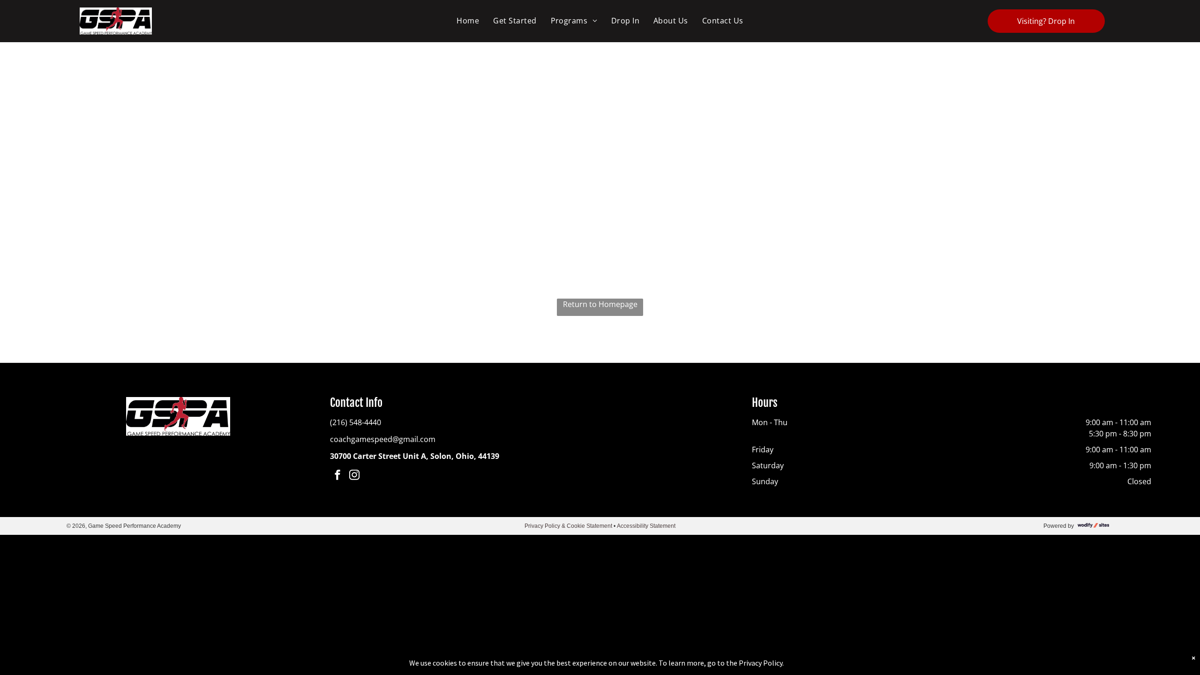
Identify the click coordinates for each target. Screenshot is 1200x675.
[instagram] (354, 476)
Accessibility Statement (646, 526)
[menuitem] (468, 20)
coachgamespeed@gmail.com (382, 439)
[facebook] (337, 476)
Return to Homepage (600, 304)
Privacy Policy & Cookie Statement (568, 526)
